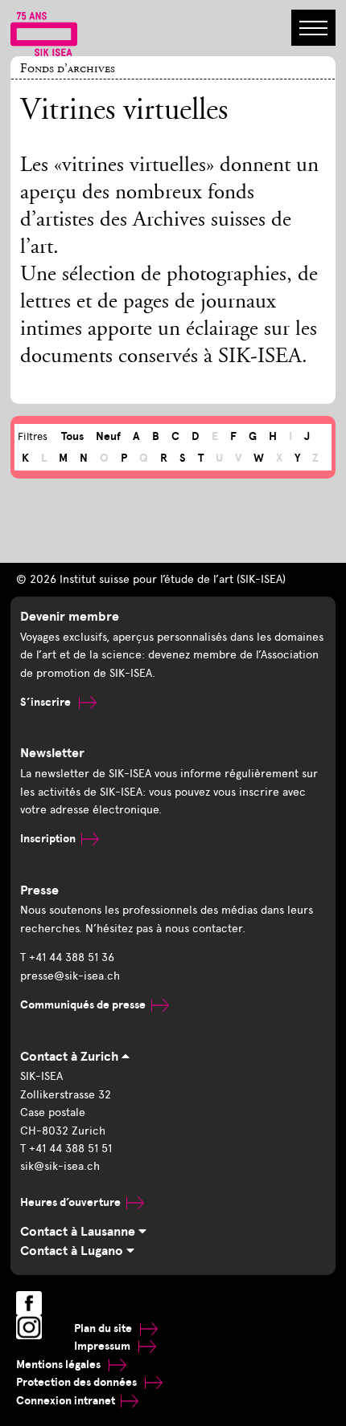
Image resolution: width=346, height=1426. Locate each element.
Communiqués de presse (83, 1005)
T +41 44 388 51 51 (66, 1148)
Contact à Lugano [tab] (73, 1251)
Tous (72, 436)
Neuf (108, 436)
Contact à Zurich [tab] (71, 1057)
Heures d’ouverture (70, 1202)
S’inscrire (46, 702)
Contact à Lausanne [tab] (79, 1232)
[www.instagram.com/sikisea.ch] (29, 1327)
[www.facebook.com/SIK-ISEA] (29, 1303)
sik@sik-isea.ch (60, 1166)
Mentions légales (59, 1364)
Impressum (103, 1346)
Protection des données (77, 1382)
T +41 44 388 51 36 (67, 957)
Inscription (48, 838)
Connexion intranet (65, 1401)
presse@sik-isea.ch (70, 976)
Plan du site (104, 1328)
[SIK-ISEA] (43, 33)
